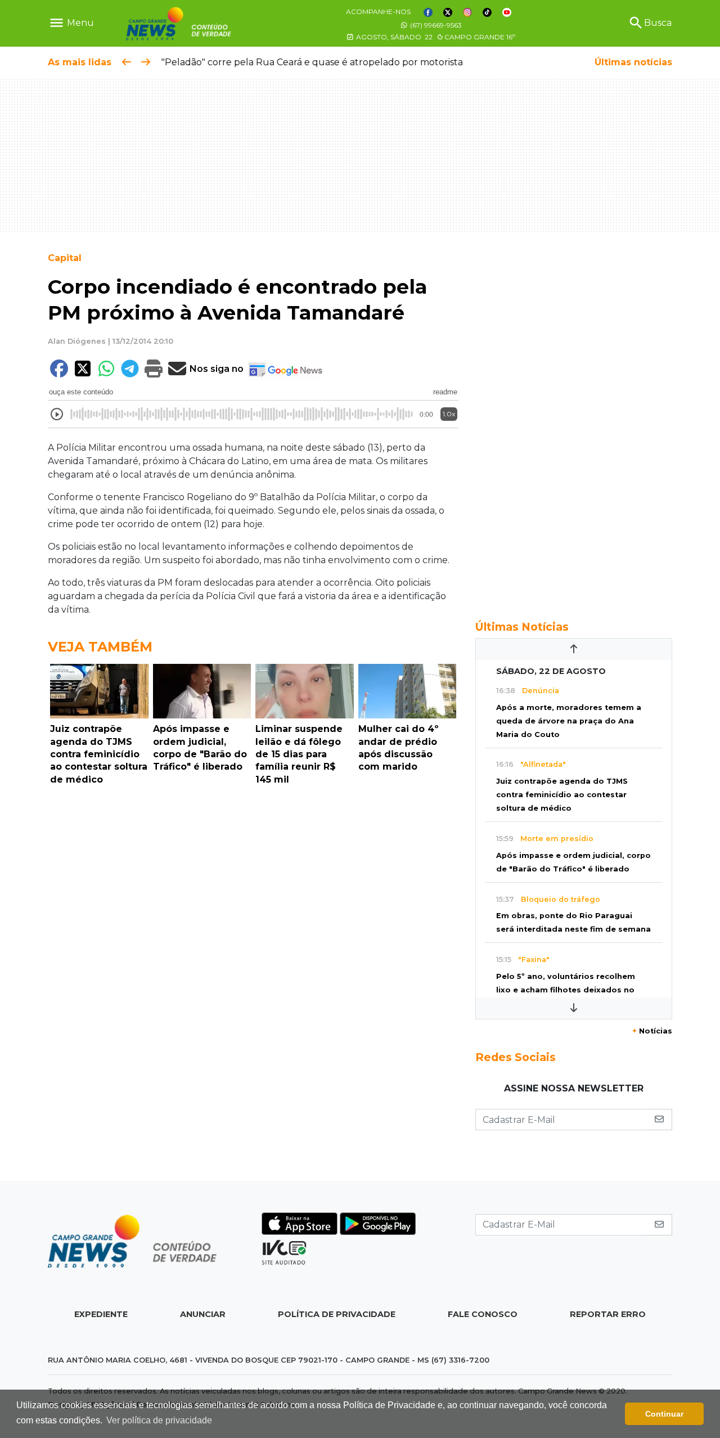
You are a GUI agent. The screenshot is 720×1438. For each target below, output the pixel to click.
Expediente (101, 1314)
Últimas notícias (633, 62)
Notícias (652, 1031)
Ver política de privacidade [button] (159, 1420)
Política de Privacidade (336, 1314)
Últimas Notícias (522, 626)
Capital (65, 258)
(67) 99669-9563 (435, 25)
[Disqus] (253, 944)
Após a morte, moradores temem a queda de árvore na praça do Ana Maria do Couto (568, 721)
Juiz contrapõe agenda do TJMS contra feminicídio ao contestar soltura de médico (562, 794)
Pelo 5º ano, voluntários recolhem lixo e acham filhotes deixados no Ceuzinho (565, 990)
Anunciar (203, 1314)
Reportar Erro (608, 1314)
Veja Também (100, 647)
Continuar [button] (664, 1413)
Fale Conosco (483, 1314)
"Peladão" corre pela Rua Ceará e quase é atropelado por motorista (311, 62)
